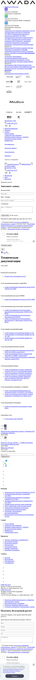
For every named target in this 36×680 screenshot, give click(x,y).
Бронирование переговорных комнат (17, 73)
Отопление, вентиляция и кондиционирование (13, 57)
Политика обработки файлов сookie (16, 605)
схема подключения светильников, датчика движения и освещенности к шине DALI (19, 395)
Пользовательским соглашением (18, 229)
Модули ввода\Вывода (12, 67)
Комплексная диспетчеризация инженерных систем (17, 59)
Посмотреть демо (10, 121)
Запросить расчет (6, 182)
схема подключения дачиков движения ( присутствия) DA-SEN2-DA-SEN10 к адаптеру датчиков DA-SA (18, 378)
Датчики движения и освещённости (19, 48)
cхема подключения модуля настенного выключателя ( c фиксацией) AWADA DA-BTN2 (18, 320)
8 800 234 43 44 (6, 590)
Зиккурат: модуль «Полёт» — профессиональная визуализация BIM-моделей (17, 443)
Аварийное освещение (17, 53)
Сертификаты (9, 563)
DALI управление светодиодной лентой (18, 506)
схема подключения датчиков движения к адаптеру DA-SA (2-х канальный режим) (18, 374)
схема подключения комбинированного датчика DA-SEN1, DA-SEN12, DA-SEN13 (19, 391)
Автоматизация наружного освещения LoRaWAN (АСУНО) (17, 35)
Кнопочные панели (19, 51)
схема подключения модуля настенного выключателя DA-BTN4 (17, 316)
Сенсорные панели (23, 68)
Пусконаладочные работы (13, 529)
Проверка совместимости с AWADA (17, 527)
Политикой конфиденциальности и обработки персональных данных (18, 225)
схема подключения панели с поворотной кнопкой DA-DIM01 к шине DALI (18, 354)
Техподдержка (9, 524)
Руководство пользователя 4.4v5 (15, 276)
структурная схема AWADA (14, 419)
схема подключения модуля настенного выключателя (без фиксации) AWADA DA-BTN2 (19, 311)
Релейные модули (11, 68)
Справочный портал (11, 532)
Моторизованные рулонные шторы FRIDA (19, 61)
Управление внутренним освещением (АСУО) (20, 31)
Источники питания (20, 48)
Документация (9, 561)
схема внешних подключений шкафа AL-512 (19, 333)
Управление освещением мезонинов (16, 508)
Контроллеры (9, 48)
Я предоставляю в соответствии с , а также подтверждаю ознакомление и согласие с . (18, 225)
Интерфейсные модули (27, 67)
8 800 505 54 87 (12, 123)
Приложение (9, 559)
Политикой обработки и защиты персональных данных (11, 671)
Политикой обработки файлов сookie (13, 669)
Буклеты (7, 557)
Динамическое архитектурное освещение (18, 504)
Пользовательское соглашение (14, 603)
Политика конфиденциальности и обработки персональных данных (19, 600)
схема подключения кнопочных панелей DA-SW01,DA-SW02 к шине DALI (19, 351)
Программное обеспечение (14, 65)
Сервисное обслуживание (13, 525)
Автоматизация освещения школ (23, 44)
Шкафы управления (11, 548)
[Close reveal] (3, 249)
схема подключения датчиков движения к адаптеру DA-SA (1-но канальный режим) (18, 370)
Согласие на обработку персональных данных (15, 223)
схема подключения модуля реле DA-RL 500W (20, 299)
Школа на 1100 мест (7, 448)
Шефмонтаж (9, 530)
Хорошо (14, 676)
